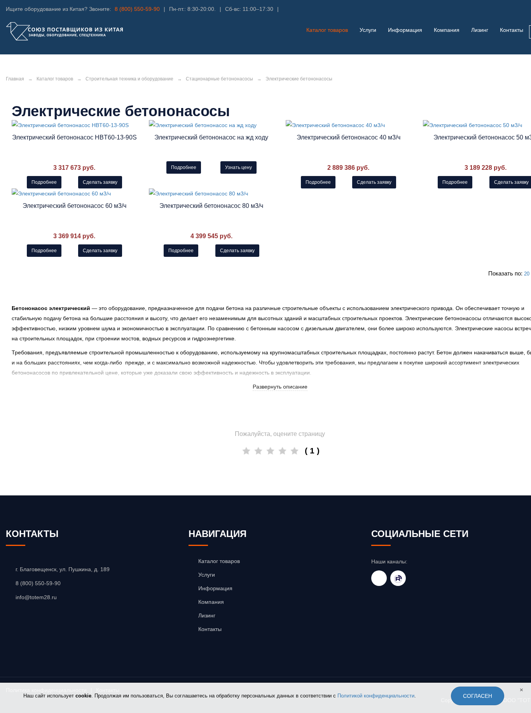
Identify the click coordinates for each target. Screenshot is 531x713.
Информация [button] (405, 30)
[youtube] (379, 578)
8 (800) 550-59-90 (137, 9)
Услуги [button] (368, 30)
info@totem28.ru (36, 597)
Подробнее (44, 182)
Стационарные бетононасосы (219, 79)
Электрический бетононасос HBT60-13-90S (74, 137)
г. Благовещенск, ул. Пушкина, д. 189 (63, 569)
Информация (215, 588)
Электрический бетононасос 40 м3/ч (348, 137)
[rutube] (398, 578)
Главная (15, 79)
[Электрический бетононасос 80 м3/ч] (211, 193)
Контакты (511, 30)
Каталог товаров (55, 79)
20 (526, 274)
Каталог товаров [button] (327, 30)
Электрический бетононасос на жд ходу (211, 137)
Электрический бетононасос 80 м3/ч (211, 205)
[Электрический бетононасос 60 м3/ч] (74, 193)
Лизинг (479, 30)
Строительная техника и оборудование (129, 79)
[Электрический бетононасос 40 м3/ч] (348, 125)
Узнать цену (238, 167)
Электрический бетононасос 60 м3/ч (74, 205)
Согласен (477, 696)
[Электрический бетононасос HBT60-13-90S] (74, 125)
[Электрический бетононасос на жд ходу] (211, 125)
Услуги (206, 575)
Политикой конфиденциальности (375, 696)
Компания (446, 30)
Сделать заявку (100, 182)
